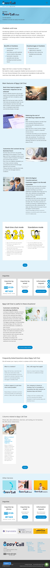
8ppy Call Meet (31, 547)
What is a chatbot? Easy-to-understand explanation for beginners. (9, 440)
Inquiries (25, 291)
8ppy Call (30, 546)
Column (25, 467)
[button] (47, 2)
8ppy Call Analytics (31, 550)
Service (27, 545)
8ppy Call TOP (29, 542)
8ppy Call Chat (31, 549)
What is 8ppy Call (29, 543)
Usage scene (40, 542)
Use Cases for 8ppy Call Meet (25, 347)
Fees (25, 265)
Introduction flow (41, 543)
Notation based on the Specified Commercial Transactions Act (31, 566)
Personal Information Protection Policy (40, 564)
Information (40, 552)
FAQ (25, 406)
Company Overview (28, 564)
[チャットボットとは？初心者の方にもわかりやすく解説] (9, 429)
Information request (41, 291)
